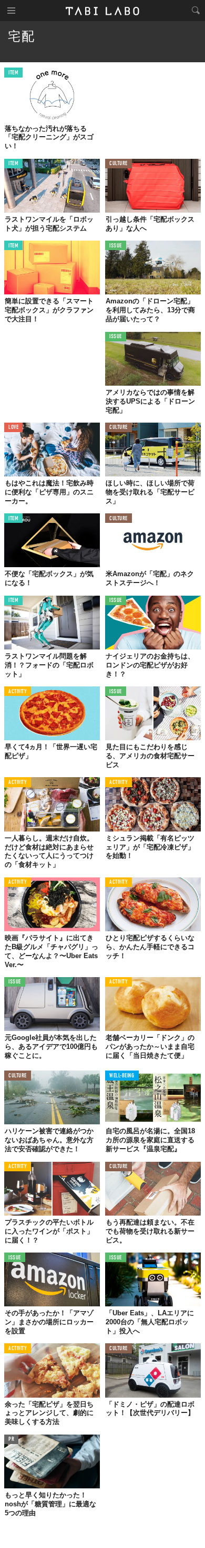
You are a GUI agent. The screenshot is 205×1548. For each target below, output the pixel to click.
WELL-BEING (122, 1076)
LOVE (13, 428)
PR (11, 1439)
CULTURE (118, 164)
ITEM (13, 73)
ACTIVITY (17, 692)
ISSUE (115, 246)
